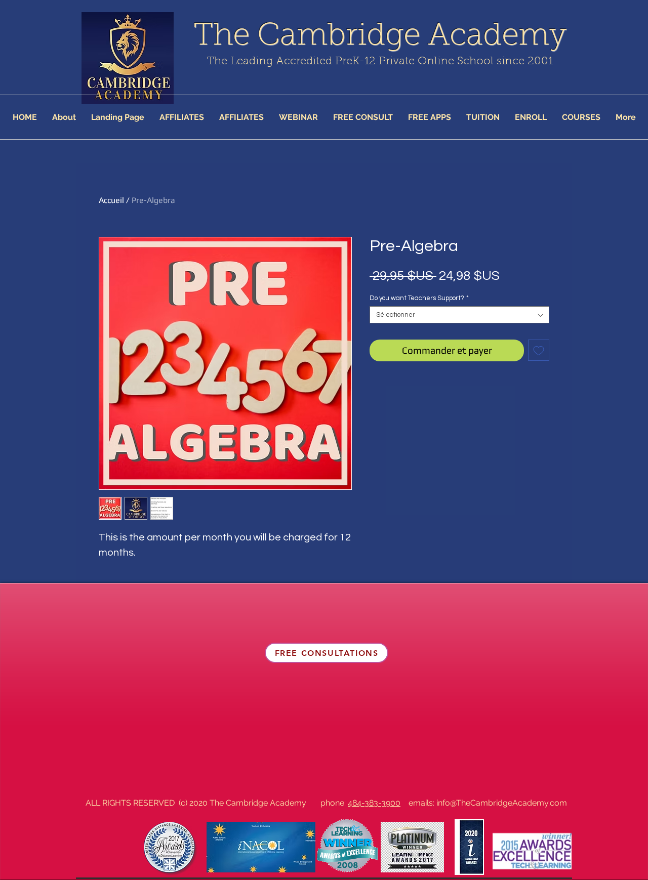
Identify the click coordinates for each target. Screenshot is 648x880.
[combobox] (459, 314)
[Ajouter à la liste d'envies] (538, 350)
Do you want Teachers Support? (419, 298)
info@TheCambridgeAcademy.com (501, 803)
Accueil (111, 200)
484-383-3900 (374, 803)
